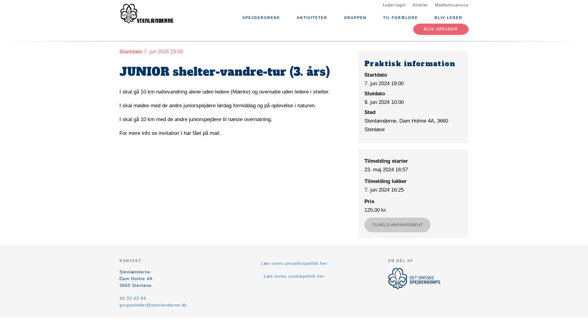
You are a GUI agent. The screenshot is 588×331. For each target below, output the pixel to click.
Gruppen (355, 18)
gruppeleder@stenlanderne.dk (153, 304)
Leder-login (394, 5)
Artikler (420, 5)
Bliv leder (448, 18)
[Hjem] (147, 14)
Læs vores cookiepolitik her (294, 276)
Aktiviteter (312, 18)
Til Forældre (400, 18)
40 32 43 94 (132, 298)
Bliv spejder (441, 29)
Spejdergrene (261, 18)
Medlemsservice (452, 5)
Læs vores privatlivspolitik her (294, 263)
